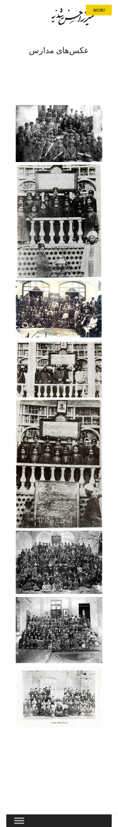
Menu (99, 10)
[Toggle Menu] (19, 820)
